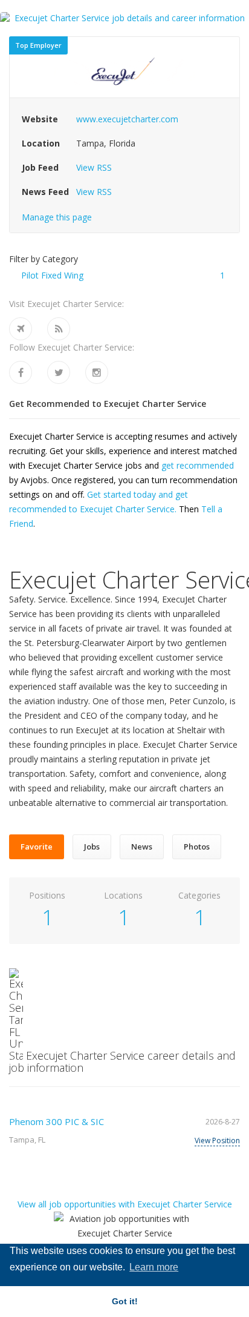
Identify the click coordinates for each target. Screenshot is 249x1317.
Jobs (92, 846)
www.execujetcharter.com (127, 119)
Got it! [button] (125, 1301)
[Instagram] (96, 372)
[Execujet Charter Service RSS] (58, 328)
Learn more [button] (153, 1267)
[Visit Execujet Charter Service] (20, 328)
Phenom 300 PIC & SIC (56, 1121)
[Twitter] (58, 372)
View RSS (94, 167)
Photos (197, 846)
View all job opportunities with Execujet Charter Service (125, 1204)
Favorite (37, 846)
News (141, 846)
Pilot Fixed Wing (52, 275)
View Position (217, 1140)
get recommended (197, 465)
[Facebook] (20, 372)
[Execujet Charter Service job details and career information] (124, 18)
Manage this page (57, 217)
